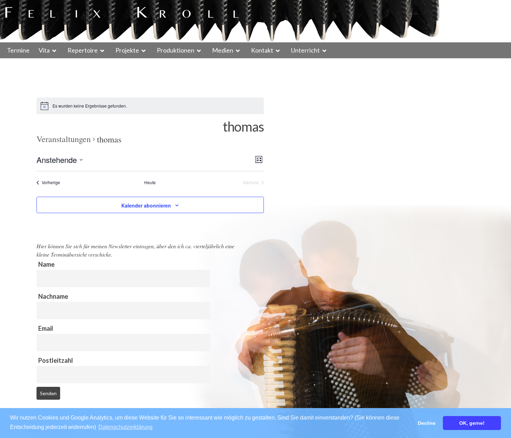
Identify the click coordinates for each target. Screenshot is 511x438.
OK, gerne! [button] (472, 423)
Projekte (127, 50)
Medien (222, 50)
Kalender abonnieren (146, 205)
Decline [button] (427, 423)
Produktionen (175, 50)
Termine (18, 50)
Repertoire (82, 50)
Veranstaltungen (63, 138)
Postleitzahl (55, 360)
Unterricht (305, 50)
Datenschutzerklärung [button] (125, 427)
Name (46, 264)
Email (45, 328)
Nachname (53, 296)
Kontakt (262, 50)
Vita (44, 50)
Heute (150, 182)
